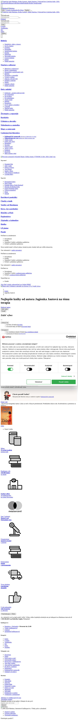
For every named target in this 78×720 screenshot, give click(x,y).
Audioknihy (14, 10)
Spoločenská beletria (11, 51)
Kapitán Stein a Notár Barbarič (14, 185)
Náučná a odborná (8, 65)
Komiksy (7, 47)
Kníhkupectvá (11, 3)
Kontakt (39, 3)
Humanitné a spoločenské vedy (14, 72)
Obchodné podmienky (11, 715)
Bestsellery (8, 143)
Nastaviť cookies (10, 712)
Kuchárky (5, 117)
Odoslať (4, 705)
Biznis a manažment (11, 70)
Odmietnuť (38, 382)
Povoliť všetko (63, 382)
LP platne (4, 228)
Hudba (3, 224)
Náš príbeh (8, 681)
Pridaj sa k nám (9, 688)
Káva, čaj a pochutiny (9, 209)
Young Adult (8, 100)
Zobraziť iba (5, 322)
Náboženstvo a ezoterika (10, 125)
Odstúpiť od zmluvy (11, 672)
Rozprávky (8, 103)
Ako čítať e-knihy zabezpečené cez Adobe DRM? (16, 284)
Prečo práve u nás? (10, 658)
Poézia (7, 59)
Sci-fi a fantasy (9, 46)
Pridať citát (4, 402)
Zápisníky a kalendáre (9, 220)
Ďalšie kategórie (9, 61)
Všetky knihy (9, 140)
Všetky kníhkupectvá (11, 628)
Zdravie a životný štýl (11, 79)
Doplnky (27, 10)
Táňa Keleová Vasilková (12, 172)
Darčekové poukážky (9, 197)
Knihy (3, 10)
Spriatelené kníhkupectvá (12, 631)
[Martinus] (7, 8)
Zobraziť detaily (66, 376)
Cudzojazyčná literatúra (10, 133)
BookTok (7, 152)
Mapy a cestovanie (8, 129)
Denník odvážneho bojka (12, 187)
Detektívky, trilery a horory (13, 44)
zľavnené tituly (26, 326)
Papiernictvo (6, 216)
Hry (19, 10)
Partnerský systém (10, 686)
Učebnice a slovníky (8, 121)
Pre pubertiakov (9, 98)
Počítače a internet (10, 80)
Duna (6, 192)
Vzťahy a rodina (9, 77)
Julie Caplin (8, 166)
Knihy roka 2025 (10, 141)
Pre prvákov (8, 96)
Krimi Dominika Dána (11, 188)
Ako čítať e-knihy (10, 663)
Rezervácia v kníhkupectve (13, 661)
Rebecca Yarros (9, 167)
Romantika (8, 49)
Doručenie (4, 3)
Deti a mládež (6, 89)
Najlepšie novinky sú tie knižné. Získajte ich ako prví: (17, 701)
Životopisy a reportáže (11, 75)
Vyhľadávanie (5, 15)
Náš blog (7, 682)
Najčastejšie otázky (10, 660)
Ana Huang (8, 169)
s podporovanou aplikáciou (24, 273)
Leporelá (7, 106)
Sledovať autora (5, 307)
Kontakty (7, 679)
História (7, 74)
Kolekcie (7, 150)
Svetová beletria (9, 58)
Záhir (2, 426)
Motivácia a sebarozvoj (11, 68)
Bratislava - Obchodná (11, 626)
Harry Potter (8, 183)
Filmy (22, 10)
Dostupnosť (5, 330)
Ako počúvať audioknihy (12, 665)
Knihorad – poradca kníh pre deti (14, 93)
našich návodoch (17, 250)
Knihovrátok (19, 3)
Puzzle (3, 232)
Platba (6, 656)
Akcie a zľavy (9, 148)
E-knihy (8, 10)
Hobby (7, 82)
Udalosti (7, 630)
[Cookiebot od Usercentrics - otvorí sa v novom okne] (67, 337)
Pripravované (9, 146)
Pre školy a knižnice (11, 666)
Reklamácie (8, 668)
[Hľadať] (19, 17)
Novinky (7, 145)
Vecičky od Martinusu (9, 205)
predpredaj (22, 334)
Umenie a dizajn (9, 84)
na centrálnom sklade (31, 332)
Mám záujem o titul (10, 153)
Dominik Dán (9, 164)
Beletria (4, 41)
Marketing (8, 689)
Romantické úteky (10, 182)
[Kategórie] (31, 10)
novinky (20, 324)
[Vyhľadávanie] (1, 14)
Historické (8, 54)
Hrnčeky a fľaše (7, 213)
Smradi (7, 193)
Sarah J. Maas (9, 171)
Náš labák (8, 691)
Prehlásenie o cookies (11, 693)
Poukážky (26, 3)
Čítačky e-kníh (6, 201)
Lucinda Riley (9, 174)
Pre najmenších (9, 94)
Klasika (7, 53)
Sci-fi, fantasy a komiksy (12, 105)
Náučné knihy (9, 108)
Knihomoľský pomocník (47, 396)
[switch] (29, 369)
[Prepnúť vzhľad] (2, 6)
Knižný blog (33, 3)
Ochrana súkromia (10, 713)
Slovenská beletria (10, 56)
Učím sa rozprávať (10, 190)
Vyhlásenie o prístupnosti (12, 694)
